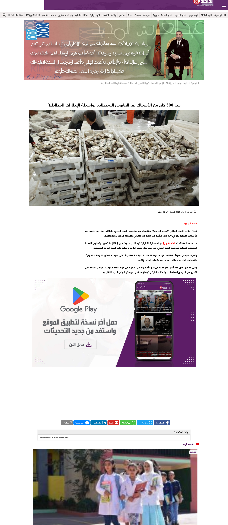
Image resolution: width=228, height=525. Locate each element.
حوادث (138, 15)
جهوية (156, 15)
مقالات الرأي (81, 15)
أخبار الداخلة (206, 15)
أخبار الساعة (166, 15)
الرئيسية (218, 15)
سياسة (146, 15)
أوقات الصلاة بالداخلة (13, 15)
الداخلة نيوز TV (33, 15)
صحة (130, 15)
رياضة (113, 15)
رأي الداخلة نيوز (65, 15)
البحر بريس (193, 15)
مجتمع (122, 15)
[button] (162, 422)
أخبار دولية (95, 15)
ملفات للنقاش (49, 15)
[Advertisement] (55, 242)
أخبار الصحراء (180, 15)
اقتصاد (105, 15)
